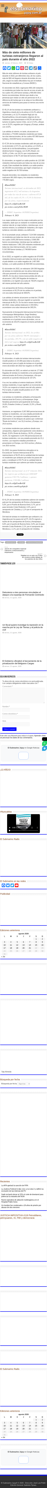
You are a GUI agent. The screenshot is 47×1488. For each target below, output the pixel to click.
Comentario (7, 686)
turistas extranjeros (34, 542)
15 (36, 945)
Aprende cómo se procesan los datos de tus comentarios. (23, 737)
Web (4, 721)
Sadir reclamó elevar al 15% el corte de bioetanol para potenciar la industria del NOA (22, 1195)
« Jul (3, 957)
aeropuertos (10, 542)
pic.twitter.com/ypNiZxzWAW (16, 206)
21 (30, 948)
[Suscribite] (44, 743)
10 (5, 945)
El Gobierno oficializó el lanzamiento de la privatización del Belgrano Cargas (22, 662)
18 (11, 948)
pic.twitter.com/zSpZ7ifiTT (15, 345)
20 (23, 948)
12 (17, 945)
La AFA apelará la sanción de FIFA (14, 1185)
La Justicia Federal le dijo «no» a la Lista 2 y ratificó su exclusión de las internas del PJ (22, 1190)
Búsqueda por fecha (9, 1084)
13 (23, 945)
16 (42, 945)
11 (11, 945)
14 (30, 945)
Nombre (6, 707)
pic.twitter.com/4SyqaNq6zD (16, 486)
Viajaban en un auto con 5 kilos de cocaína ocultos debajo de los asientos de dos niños (31, 556)
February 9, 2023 (12, 215)
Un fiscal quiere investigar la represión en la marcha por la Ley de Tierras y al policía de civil (22, 627)
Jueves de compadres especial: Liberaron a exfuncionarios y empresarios (15, 549)
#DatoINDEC (10, 185)
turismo (21, 542)
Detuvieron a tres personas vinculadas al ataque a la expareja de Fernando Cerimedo (23, 593)
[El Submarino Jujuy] (23, 9)
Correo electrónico (10, 714)
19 (17, 948)
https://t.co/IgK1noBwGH (15, 203)
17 (5, 948)
